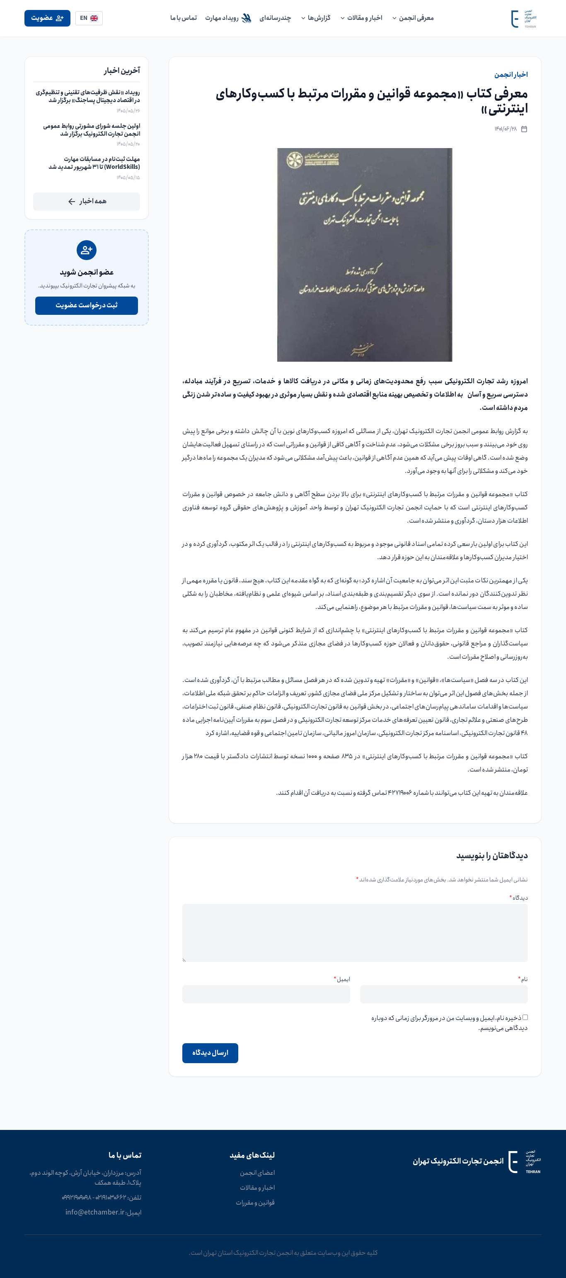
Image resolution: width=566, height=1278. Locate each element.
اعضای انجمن (257, 1173)
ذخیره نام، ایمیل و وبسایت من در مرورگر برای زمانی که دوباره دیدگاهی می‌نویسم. (449, 1023)
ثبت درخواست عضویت (87, 305)
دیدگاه (518, 898)
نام (523, 979)
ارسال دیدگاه (210, 1053)
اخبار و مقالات (257, 1188)
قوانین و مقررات (255, 1203)
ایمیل (342, 979)
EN (83, 18)
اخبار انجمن (511, 75)
